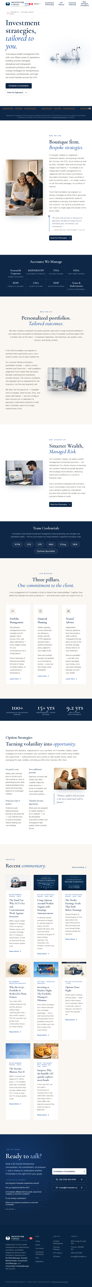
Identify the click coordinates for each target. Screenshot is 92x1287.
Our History (40, 1248)
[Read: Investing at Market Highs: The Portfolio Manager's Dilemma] (46, 969)
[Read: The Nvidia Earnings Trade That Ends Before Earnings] (74, 882)
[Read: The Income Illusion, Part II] (18, 1051)
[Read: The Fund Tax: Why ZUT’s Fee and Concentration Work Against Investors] (18, 882)
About (36, 4)
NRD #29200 (10, 1269)
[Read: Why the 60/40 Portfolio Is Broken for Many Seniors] (18, 969)
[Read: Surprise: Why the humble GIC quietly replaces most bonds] (46, 1051)
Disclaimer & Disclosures (59, 117)
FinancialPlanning (72, 4)
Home (27, 4)
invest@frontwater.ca (78, 1256)
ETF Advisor (57, 1253)
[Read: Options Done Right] (74, 969)
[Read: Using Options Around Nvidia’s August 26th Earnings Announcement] (46, 882)
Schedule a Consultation (19, 86)
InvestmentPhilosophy (49, 4)
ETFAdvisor (61, 4)
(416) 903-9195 (76, 1253)
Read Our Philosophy (58, 238)
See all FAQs (10, 1209)
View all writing (78, 867)
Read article (14, 951)
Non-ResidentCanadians (84, 3)
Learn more (14, 679)
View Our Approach (15, 92)
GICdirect (56, 1256)
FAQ (37, 1258)
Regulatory (40, 1261)
